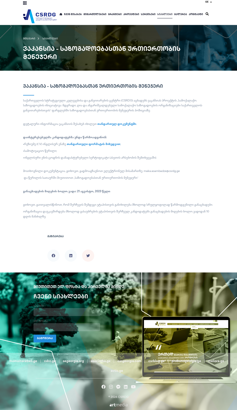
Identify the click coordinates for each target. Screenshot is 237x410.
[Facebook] (53, 251)
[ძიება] (207, 14)
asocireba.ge (101, 361)
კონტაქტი (196, 14)
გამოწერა (45, 338)
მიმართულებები (94, 14)
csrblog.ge (156, 361)
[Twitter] (88, 251)
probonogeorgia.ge (186, 361)
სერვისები (148, 14)
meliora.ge (216, 361)
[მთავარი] (61, 15)
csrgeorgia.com (129, 361)
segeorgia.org (73, 361)
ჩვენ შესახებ (73, 14)
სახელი (38, 306)
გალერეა (180, 14)
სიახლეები (164, 14)
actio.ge (117, 371)
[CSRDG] (40, 12)
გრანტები (115, 14)
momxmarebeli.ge (23, 361)
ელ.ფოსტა (40, 321)
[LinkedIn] (71, 251)
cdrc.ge (50, 361)
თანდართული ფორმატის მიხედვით (93, 144)
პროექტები (131, 14)
